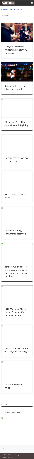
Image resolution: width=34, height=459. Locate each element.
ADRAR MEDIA (7, 455)
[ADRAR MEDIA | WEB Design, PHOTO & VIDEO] (8, 2)
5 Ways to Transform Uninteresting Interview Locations (15, 49)
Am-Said (11, 457)
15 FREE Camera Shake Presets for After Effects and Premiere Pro (15, 312)
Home (3, 9)
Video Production (14, 9)
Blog (7, 9)
